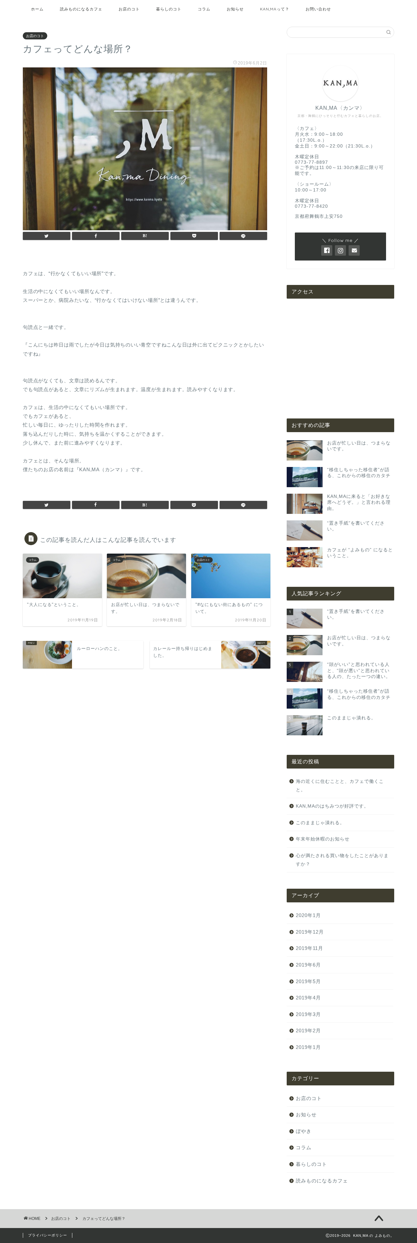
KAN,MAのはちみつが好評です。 (332, 806)
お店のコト (129, 9)
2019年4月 (308, 997)
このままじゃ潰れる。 (320, 822)
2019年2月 (308, 1030)
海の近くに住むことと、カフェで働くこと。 (340, 785)
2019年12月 (310, 932)
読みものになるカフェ (81, 9)
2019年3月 (308, 1014)
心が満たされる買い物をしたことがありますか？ (342, 860)
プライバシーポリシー (47, 1235)
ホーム (37, 9)
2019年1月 (308, 1047)
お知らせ (235, 9)
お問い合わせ (318, 9)
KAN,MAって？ (274, 9)
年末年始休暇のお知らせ (323, 839)
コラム (204, 9)
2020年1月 (308, 915)
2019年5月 (308, 981)
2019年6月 (308, 965)
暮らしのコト (168, 9)
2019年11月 (309, 948)
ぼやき (303, 1131)
